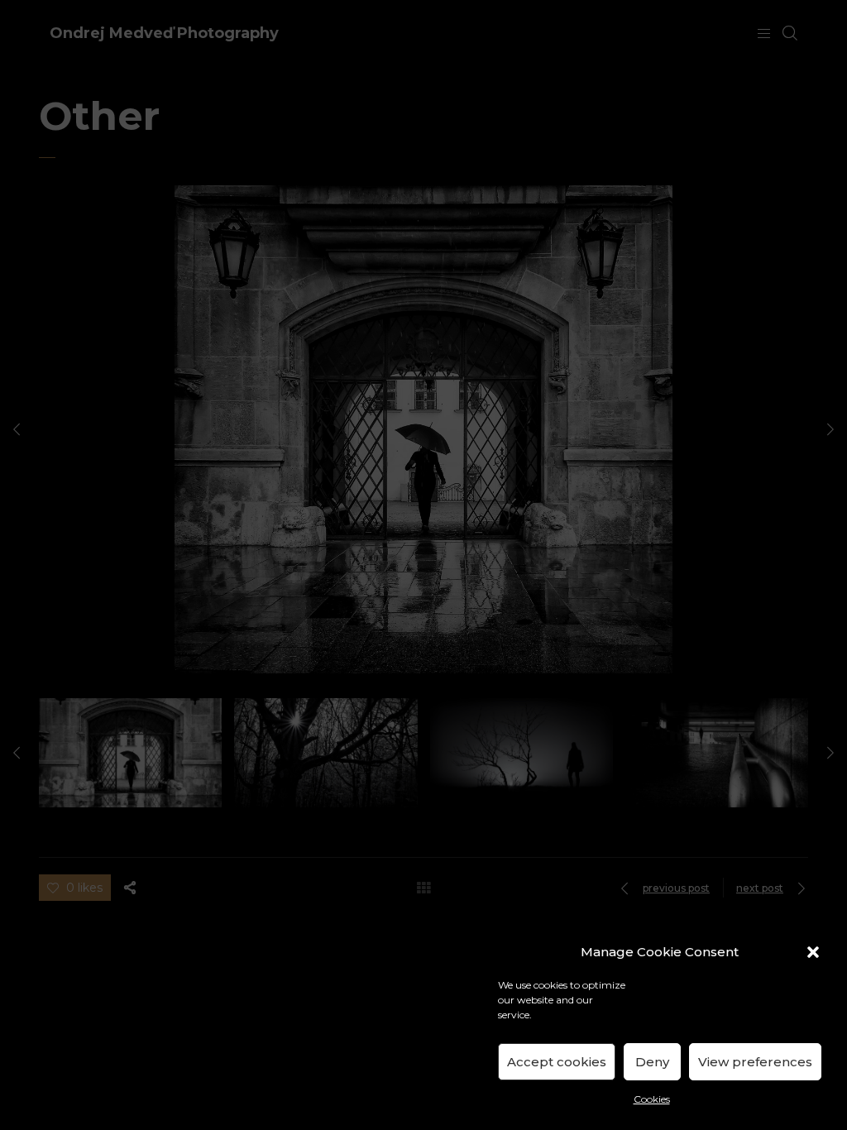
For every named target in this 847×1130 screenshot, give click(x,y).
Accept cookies (556, 1062)
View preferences (755, 1062)
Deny (652, 1062)
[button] (813, 952)
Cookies (652, 1099)
